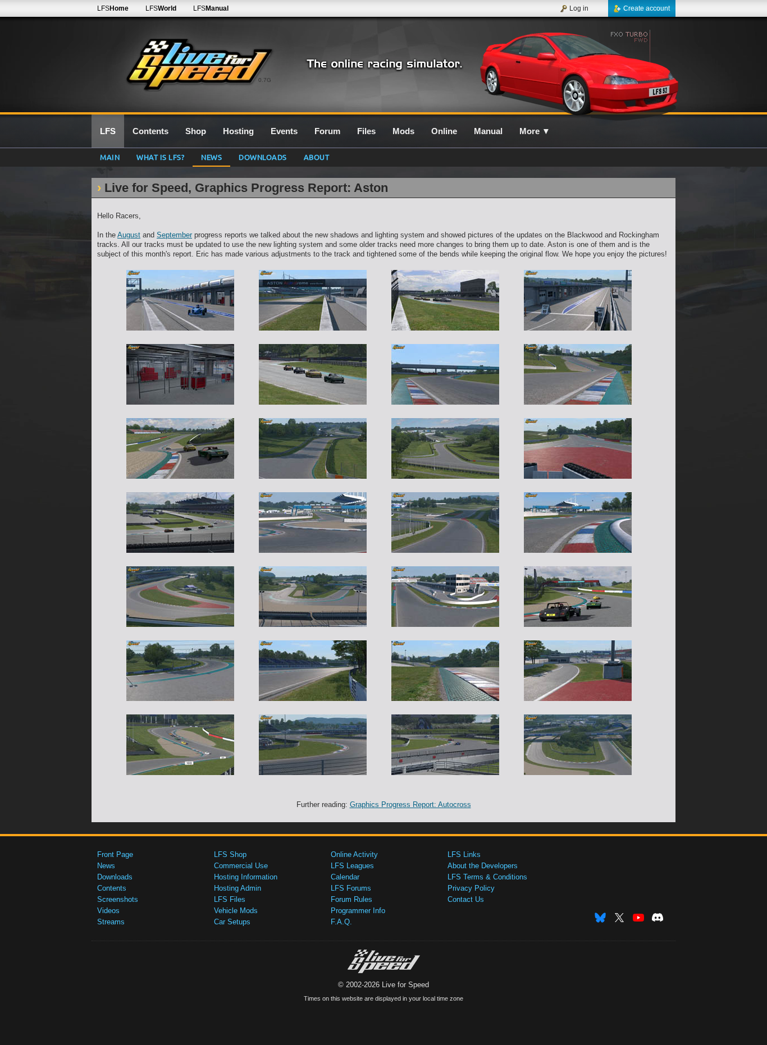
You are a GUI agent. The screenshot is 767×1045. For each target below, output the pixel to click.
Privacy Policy (471, 888)
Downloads (263, 157)
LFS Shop (230, 854)
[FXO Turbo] (579, 71)
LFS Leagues (352, 865)
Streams (111, 922)
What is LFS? (160, 157)
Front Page (115, 854)
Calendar (345, 877)
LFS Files (229, 899)
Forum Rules (351, 899)
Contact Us (466, 899)
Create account (646, 8)
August (128, 235)
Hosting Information (245, 877)
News (211, 157)
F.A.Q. (341, 922)
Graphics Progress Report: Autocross (410, 804)
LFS (113, 8)
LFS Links (464, 854)
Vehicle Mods (236, 910)
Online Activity (354, 854)
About (317, 157)
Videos (108, 910)
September (174, 235)
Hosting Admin (237, 888)
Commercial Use (241, 865)
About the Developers (483, 865)
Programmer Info (358, 910)
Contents (111, 888)
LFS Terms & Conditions (487, 877)
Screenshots (117, 899)
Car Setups (232, 922)
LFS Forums (351, 888)
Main (110, 157)
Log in (578, 8)
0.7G (264, 80)
